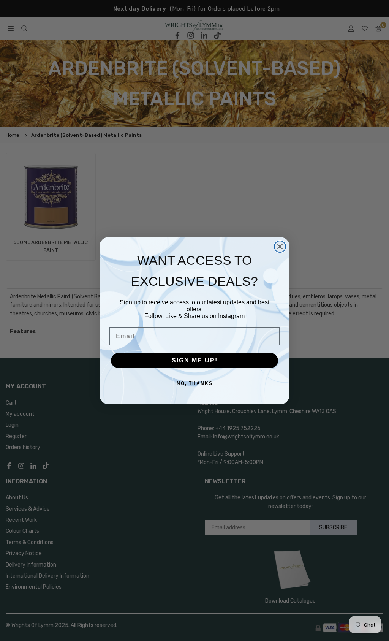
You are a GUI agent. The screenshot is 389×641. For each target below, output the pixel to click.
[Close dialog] (280, 246)
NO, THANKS (195, 383)
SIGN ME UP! (195, 360)
